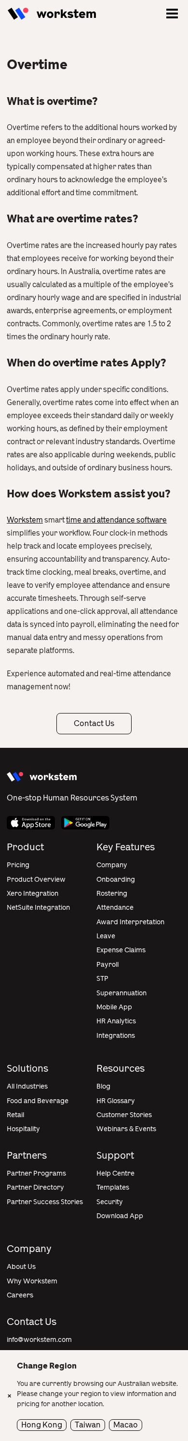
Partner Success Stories (45, 1202)
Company (111, 865)
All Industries (27, 1086)
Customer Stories (124, 1115)
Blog (103, 1086)
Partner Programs (36, 1173)
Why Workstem (32, 1281)
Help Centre (115, 1173)
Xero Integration (32, 893)
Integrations (115, 1035)
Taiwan (88, 1425)
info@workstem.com (39, 1339)
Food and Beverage (37, 1101)
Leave (105, 936)
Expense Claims (121, 950)
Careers (20, 1295)
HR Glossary (115, 1101)
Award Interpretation (130, 922)
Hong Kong (41, 1425)
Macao (125, 1425)
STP (102, 978)
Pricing (18, 865)
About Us (21, 1266)
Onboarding (115, 879)
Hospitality (23, 1129)
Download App (119, 1216)
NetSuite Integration (38, 907)
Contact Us (94, 723)
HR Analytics (116, 1021)
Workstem (25, 520)
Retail (15, 1115)
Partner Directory (35, 1187)
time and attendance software (116, 520)
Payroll (107, 964)
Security (109, 1202)
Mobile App (114, 1007)
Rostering (111, 893)
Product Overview (36, 879)
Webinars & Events (126, 1129)
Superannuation (121, 993)
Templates (112, 1187)
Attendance (115, 907)
